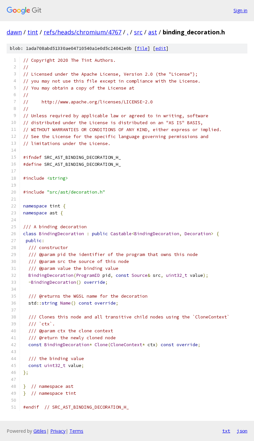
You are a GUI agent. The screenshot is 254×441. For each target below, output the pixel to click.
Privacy (57, 431)
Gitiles (39, 431)
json (242, 431)
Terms (76, 431)
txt (226, 431)
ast (152, 32)
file (142, 48)
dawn (14, 32)
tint (32, 32)
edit (160, 48)
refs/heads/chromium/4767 (82, 32)
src (138, 32)
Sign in (240, 10)
